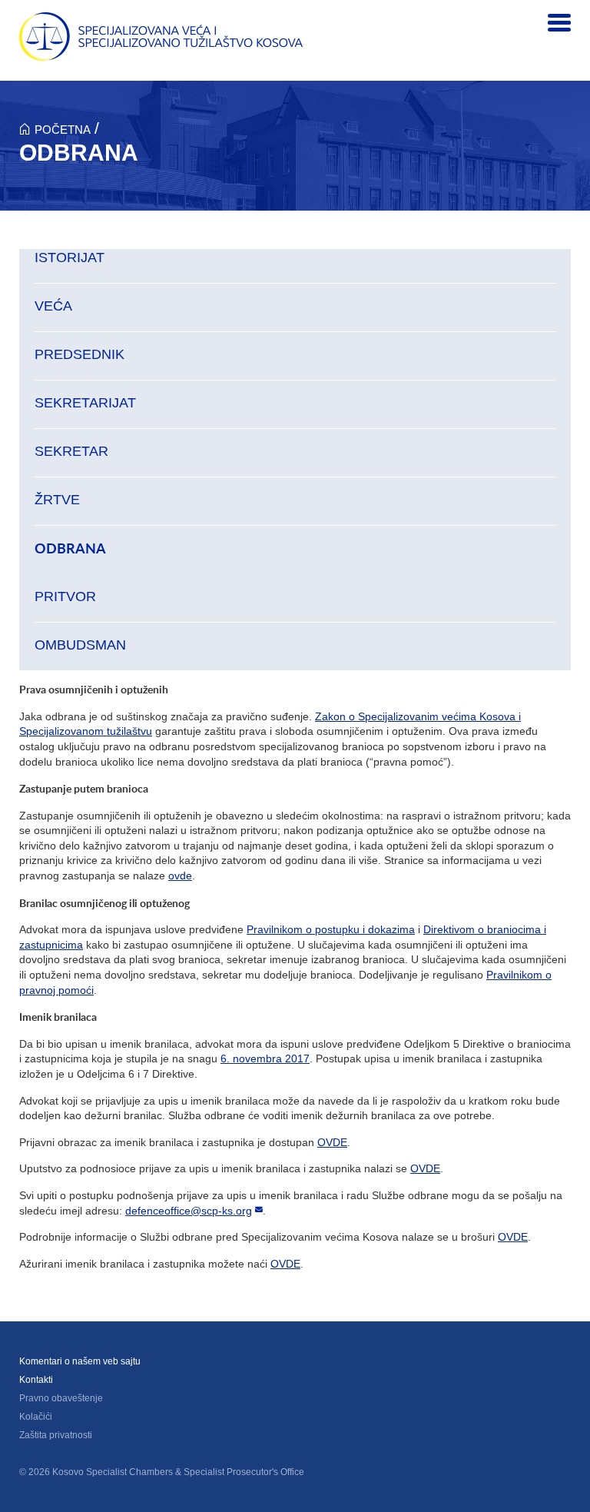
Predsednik (79, 354)
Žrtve (57, 499)
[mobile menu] (559, 23)
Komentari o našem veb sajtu (80, 1361)
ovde (180, 875)
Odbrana (70, 549)
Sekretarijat (85, 402)
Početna (63, 129)
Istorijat (69, 257)
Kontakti (36, 1379)
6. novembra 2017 (265, 1058)
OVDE (332, 1142)
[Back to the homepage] (161, 36)
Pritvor (65, 596)
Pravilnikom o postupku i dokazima (331, 929)
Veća (53, 306)
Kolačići (35, 1416)
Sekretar (71, 451)
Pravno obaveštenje (61, 1398)
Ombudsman (80, 645)
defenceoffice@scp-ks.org (188, 1211)
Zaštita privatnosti (55, 1435)
